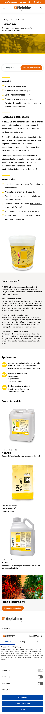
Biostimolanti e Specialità (16, 20)
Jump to (9, 68)
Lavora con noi (25, 2)
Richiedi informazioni (13, 601)
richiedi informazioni (31, 68)
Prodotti (4, 20)
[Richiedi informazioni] (22, 587)
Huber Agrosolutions (10, 2)
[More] (42, 2)
